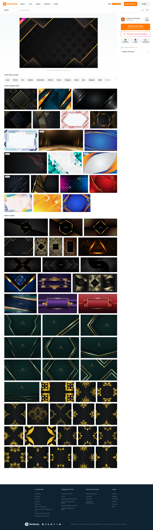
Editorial (47, 4)
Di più (56, 4)
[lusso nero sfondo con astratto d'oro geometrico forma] (57, 392)
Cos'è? (136, 47)
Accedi (144, 4)
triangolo (68, 80)
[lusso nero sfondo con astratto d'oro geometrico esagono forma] (38, 414)
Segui (146, 20)
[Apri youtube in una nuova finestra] (60, 524)
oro (23, 80)
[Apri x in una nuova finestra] (57, 524)
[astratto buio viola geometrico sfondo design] (54, 283)
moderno (108, 80)
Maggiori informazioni (128, 51)
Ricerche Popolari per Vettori (67, 502)
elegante (91, 80)
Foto (30, 4)
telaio (100, 80)
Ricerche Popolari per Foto (69, 505)
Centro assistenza (91, 494)
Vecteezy (37, 496)
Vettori (22, 4)
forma (59, 80)
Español (114, 496)
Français (114, 504)
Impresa (37, 501)
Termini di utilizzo (96, 524)
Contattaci (89, 496)
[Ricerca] (142, 10)
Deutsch (114, 501)
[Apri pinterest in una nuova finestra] (51, 524)
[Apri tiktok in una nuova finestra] (54, 524)
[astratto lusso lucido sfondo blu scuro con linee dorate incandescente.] (16, 184)
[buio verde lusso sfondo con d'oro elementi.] (22, 325)
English (114, 494)
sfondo (15, 80)
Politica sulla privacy (108, 524)
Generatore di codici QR (42, 516)
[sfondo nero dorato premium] (18, 247)
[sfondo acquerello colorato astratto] (18, 203)
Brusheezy (38, 494)
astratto (30, 80)
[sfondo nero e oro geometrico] (20, 99)
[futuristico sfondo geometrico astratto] (76, 203)
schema (50, 80)
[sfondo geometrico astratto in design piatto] (65, 163)
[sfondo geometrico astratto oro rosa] (75, 119)
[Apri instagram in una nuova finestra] (45, 524)
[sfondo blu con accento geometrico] (100, 140)
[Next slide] (114, 80)
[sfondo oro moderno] (54, 99)
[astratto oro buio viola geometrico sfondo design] (57, 303)
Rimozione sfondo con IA (42, 513)
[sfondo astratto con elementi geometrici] (20, 140)
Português (115, 499)
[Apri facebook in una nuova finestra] (43, 524)
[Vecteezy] (10, 4)
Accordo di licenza (66, 494)
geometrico (40, 80)
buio (83, 80)
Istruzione (38, 504)
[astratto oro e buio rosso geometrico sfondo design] (97, 303)
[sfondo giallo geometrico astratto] (47, 203)
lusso (7, 80)
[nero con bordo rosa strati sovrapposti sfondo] (25, 163)
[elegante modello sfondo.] (20, 303)
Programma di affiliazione (69, 499)
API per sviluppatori (41, 507)
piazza (76, 80)
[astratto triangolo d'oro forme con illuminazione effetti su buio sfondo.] (97, 247)
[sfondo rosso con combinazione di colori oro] (103, 184)
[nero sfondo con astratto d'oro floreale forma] (86, 392)
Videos (38, 4)
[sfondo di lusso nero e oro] (103, 119)
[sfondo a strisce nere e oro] (45, 184)
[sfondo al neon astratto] (74, 184)
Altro (113, 506)
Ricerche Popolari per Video (67, 509)
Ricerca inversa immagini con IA (43, 510)
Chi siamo (89, 499)
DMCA (63, 496)
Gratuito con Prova (135, 27)
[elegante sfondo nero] (17, 119)
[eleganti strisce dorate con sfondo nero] (46, 119)
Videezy (37, 499)
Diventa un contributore (90, 502)
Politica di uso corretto (121, 524)
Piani (109, 4)
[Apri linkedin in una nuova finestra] (48, 524)
